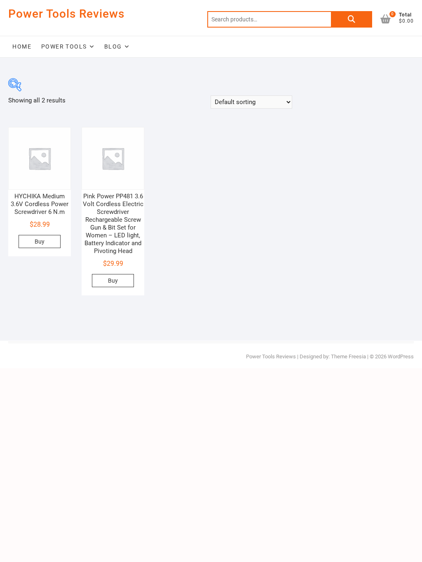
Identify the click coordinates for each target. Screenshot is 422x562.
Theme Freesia (348, 356)
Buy (40, 241)
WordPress (401, 356)
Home (21, 46)
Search (351, 19)
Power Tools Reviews (66, 14)
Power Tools (64, 46)
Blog (113, 46)
